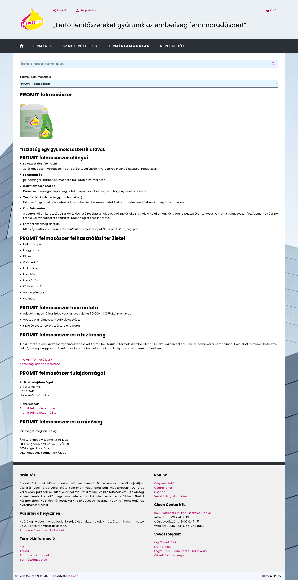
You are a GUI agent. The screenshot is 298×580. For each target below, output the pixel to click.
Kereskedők (172, 46)
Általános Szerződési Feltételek (42, 530)
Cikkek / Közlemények (170, 555)
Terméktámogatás (129, 46)
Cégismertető (164, 483)
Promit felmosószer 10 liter (39, 413)
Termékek (42, 46)
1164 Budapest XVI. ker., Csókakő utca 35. (183, 513)
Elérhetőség (163, 547)
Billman (73, 576)
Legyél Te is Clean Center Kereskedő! (181, 551)
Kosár (273, 10)
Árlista (24, 551)
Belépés (62, 10)
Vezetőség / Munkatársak (172, 496)
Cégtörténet (163, 488)
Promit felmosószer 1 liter (38, 408)
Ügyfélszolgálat (165, 542)
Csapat (159, 492)
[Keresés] (274, 64)
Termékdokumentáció (35, 77)
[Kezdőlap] (21, 46)
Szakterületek (79, 46)
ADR (23, 547)
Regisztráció (88, 10)
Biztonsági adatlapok (35, 555)
